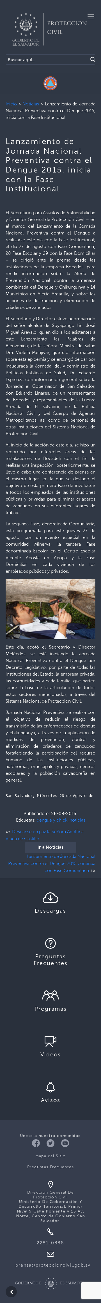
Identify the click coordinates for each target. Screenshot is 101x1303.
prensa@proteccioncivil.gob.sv (52, 1265)
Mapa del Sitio (50, 1156)
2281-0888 (50, 1243)
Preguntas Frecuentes (50, 1167)
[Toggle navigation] (91, 16)
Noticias (30, 104)
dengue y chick (52, 820)
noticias (77, 820)
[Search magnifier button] (93, 59)
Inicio (11, 104)
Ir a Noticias (51, 847)
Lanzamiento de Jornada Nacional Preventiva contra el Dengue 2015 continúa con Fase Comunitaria (51, 863)
